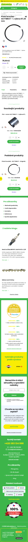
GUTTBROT (3, 13)
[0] (16, 4)
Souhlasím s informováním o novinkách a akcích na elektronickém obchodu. (15, 400)
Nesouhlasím (19, 538)
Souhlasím (19, 532)
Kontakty (8, 211)
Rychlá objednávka (11, 217)
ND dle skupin (14, 472)
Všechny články (14, 294)
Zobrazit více (5, 54)
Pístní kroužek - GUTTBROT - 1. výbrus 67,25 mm (11, 15)
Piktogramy (14, 469)
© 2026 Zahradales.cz (9, 526)
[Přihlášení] (23, 4)
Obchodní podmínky (11, 205)
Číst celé (4, 260)
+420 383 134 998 (14, 443)
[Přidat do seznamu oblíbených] (4, 41)
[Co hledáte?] (14, 4)
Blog (14, 478)
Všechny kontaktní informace (14, 432)
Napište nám (14, 426)
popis (3, 89)
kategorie (14, 8)
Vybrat (18, 535)
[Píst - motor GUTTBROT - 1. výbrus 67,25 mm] (14, 121)
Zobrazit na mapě (14, 459)
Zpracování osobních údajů (15, 475)
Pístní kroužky (19, 12)
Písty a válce (12, 12)
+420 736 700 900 (15, 447)
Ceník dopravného (11, 208)
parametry (13, 89)
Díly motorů (5, 12)
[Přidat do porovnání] (5, 127)
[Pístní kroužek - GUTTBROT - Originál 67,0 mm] (14, 168)
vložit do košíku (21, 67)
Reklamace (8, 214)
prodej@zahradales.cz (15, 449)
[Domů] (1, 12)
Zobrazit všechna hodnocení (14, 348)
